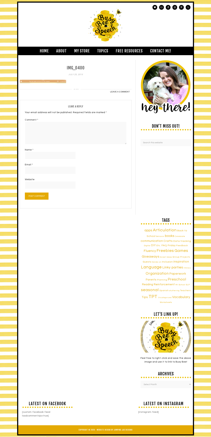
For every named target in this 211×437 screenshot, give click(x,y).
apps (148, 230)
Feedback (182, 245)
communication (152, 240)
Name (29, 150)
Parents (151, 279)
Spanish (164, 290)
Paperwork (177, 273)
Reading (147, 284)
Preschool (177, 279)
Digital (147, 246)
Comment (31, 120)
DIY (153, 245)
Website (30, 179)
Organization (157, 273)
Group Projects (181, 257)
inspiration (181, 261)
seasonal (150, 290)
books (169, 236)
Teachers (185, 290)
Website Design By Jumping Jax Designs (115, 430)
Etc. (158, 245)
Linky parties (172, 267)
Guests (147, 262)
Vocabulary (181, 297)
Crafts (168, 241)
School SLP (184, 285)
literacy (187, 268)
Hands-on (156, 262)
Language (151, 267)
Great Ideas (166, 257)
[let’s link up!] (165, 337)
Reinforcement (164, 284)
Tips (145, 297)
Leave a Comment (120, 92)
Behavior (160, 236)
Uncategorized (165, 297)
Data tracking (182, 241)
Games (181, 251)
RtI (176, 285)
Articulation (165, 230)
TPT (153, 296)
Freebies (165, 251)
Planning (162, 280)
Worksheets (166, 302)
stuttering (174, 291)
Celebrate (180, 236)
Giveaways (150, 256)
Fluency (150, 250)
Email (29, 164)
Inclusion (167, 262)
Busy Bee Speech (105, 24)
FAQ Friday (168, 245)
